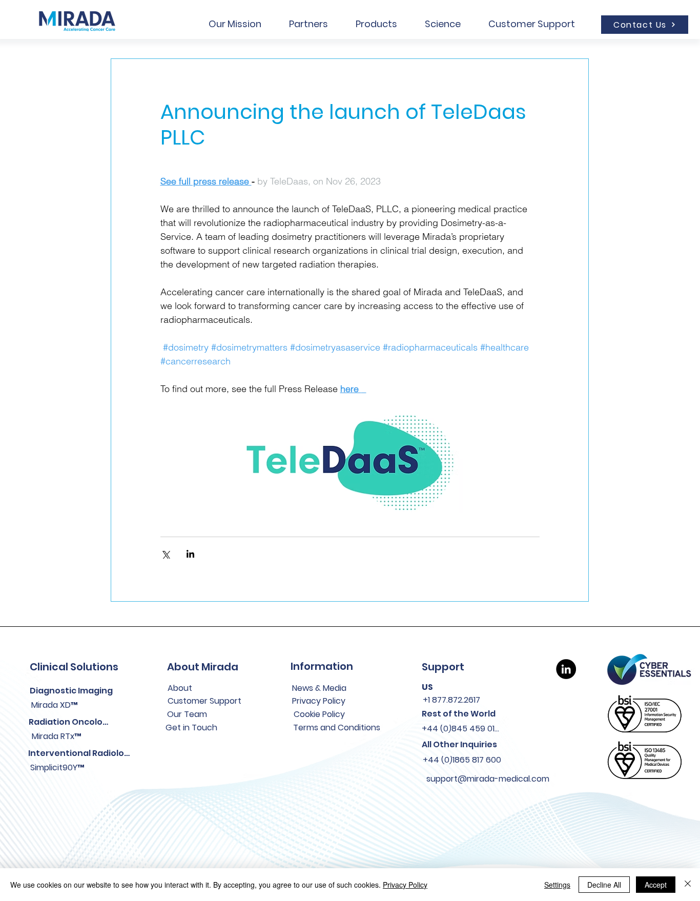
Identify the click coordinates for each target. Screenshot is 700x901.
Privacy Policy (405, 884)
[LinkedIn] (566, 669)
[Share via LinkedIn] (190, 554)
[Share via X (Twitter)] (165, 554)
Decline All (604, 884)
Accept (656, 884)
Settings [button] (557, 884)
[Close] (688, 884)
